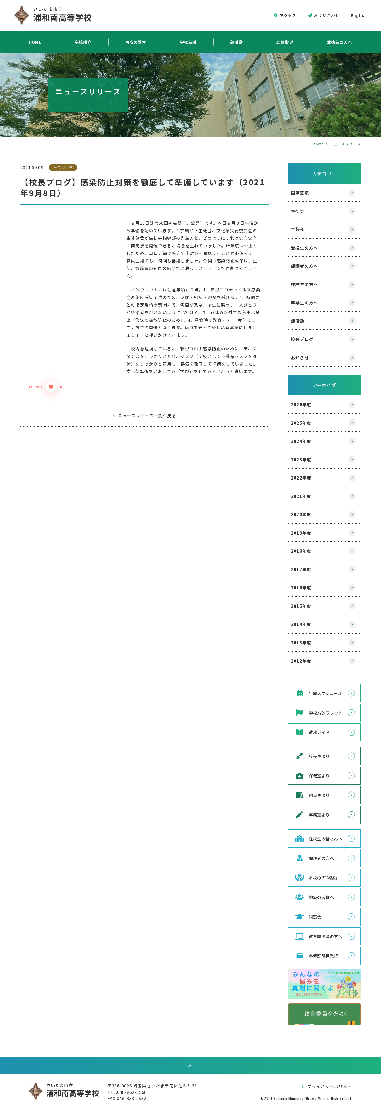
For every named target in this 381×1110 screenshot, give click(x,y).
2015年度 (301, 606)
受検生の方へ (339, 42)
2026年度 (301, 404)
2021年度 (301, 496)
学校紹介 (83, 42)
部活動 (236, 42)
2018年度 (301, 551)
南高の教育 (135, 42)
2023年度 (301, 459)
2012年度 (301, 661)
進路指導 (284, 42)
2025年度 (301, 423)
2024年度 (301, 441)
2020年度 (301, 514)
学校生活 (188, 42)
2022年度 (301, 478)
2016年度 (301, 587)
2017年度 (301, 569)
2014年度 (301, 624)
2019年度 (301, 533)
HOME (35, 42)
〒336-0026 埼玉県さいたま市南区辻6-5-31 (152, 1085)
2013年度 (301, 643)
